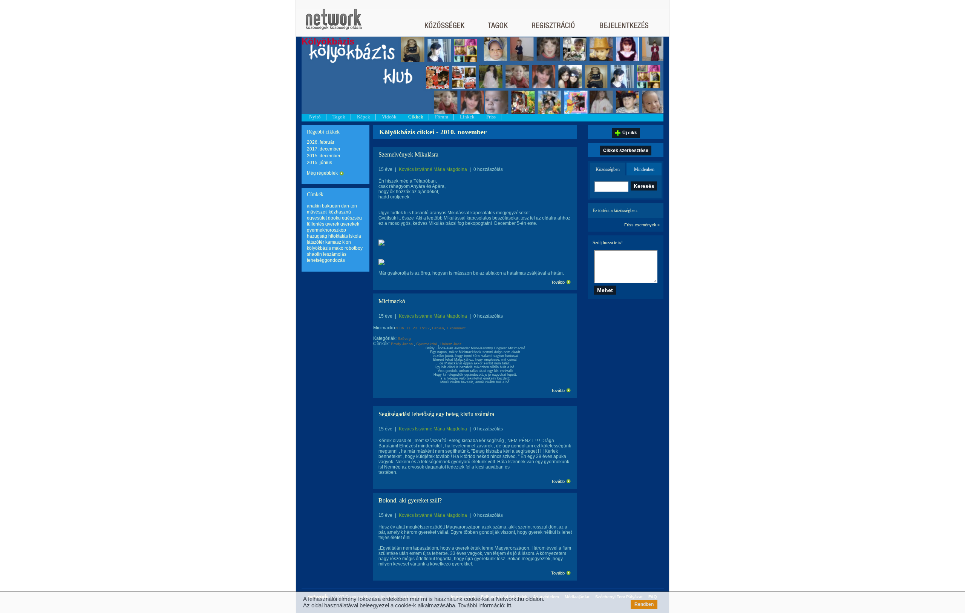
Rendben (644, 604)
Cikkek (415, 117)
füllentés (315, 224)
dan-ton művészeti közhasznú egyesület (332, 212)
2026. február (320, 142)
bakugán (331, 206)
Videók (389, 117)
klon (346, 242)
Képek (363, 117)
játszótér (315, 242)
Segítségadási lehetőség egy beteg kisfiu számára (436, 414)
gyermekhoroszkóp (326, 230)
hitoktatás (338, 236)
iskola (355, 236)
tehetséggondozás (326, 260)
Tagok (338, 117)
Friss (491, 117)
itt (509, 605)
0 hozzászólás (488, 169)
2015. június (319, 162)
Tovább (558, 282)
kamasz (333, 242)
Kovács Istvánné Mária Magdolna (433, 169)
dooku (334, 218)
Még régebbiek (322, 173)
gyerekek (349, 224)
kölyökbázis (319, 248)
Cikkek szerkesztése (625, 150)
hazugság (317, 236)
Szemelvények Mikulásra (408, 154)
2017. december (323, 149)
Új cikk (629, 132)
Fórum (441, 117)
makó (337, 248)
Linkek (467, 117)
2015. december (323, 155)
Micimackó (391, 301)
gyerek (332, 224)
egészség (352, 218)
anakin (314, 206)
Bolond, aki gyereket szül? (410, 500)
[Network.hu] (333, 23)
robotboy (354, 248)
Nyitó (315, 117)
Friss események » (642, 225)
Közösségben (608, 169)
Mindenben (644, 169)
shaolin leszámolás (326, 254)
